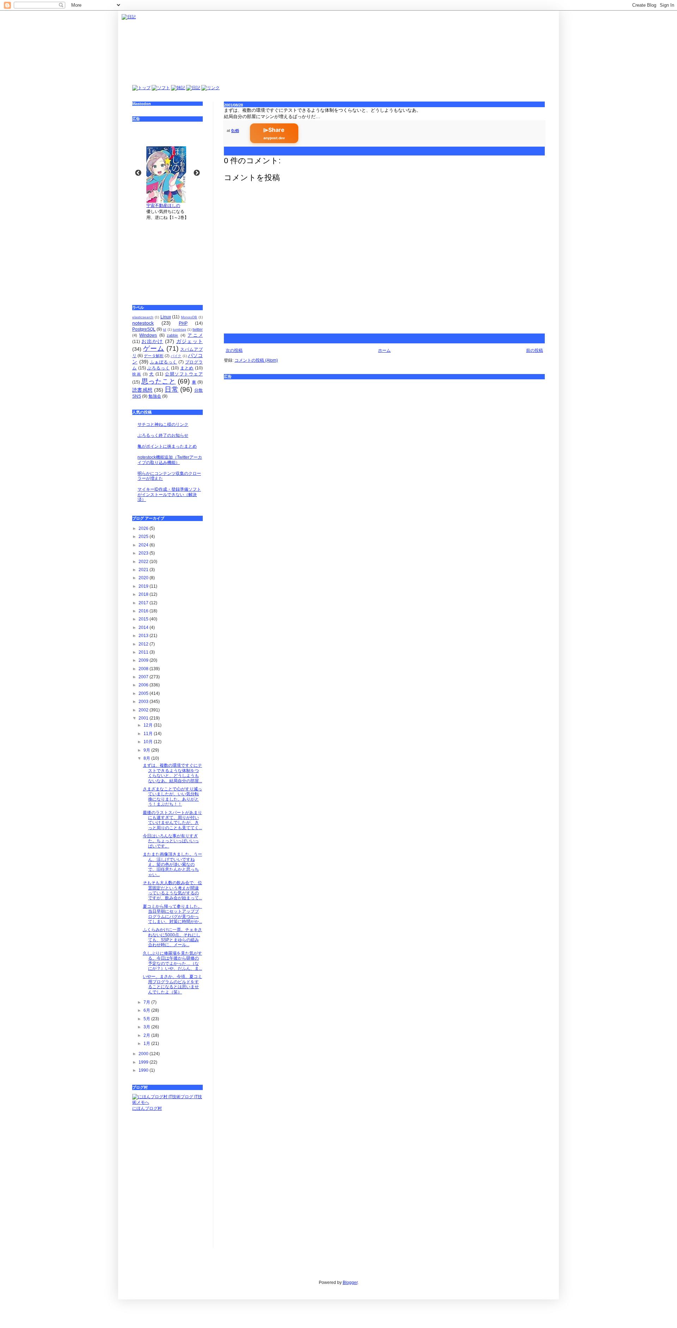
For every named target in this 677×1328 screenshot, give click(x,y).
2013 (144, 635)
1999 (144, 1062)
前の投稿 (534, 350)
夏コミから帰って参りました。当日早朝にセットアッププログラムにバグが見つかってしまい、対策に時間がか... (172, 914)
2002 (144, 710)
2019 (144, 586)
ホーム (384, 350)
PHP (183, 323)
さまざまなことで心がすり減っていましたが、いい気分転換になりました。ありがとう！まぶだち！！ (172, 797)
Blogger (350, 1282)
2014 (144, 627)
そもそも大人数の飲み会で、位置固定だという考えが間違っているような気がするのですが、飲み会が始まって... (172, 890)
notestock (143, 323)
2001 (144, 718)
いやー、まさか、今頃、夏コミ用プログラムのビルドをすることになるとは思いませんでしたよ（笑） (172, 984)
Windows (148, 335)
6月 (147, 1010)
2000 (144, 1053)
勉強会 (154, 396)
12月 (149, 725)
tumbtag (179, 329)
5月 (147, 1018)
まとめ (187, 368)
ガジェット (189, 341)
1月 (147, 1043)
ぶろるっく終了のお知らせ (163, 435)
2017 (144, 602)
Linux (165, 316)
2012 (144, 644)
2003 (144, 701)
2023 (144, 553)
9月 (147, 750)
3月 (147, 1026)
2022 (144, 561)
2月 (147, 1035)
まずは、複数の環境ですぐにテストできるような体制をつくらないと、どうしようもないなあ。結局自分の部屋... (172, 773)
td (164, 329)
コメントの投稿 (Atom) (256, 360)
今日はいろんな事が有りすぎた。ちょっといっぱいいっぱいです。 (171, 841)
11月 (149, 733)
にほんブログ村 (147, 1108)
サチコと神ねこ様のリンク (163, 424)
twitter (198, 329)
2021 (144, 569)
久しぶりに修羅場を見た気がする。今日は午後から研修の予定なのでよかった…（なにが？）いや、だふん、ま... (172, 961)
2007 (144, 676)
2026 (144, 528)
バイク (176, 356)
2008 (144, 668)
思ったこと (158, 381)
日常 (171, 389)
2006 (144, 685)
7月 (147, 1002)
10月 (149, 741)
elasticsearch (142, 317)
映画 (136, 374)
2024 (144, 545)
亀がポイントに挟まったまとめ (167, 446)
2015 (144, 619)
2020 (144, 577)
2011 (144, 652)
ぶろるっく (158, 368)
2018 (144, 594)
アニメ (195, 335)
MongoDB (189, 317)
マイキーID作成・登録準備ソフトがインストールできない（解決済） (169, 494)
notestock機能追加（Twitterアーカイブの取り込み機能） (170, 460)
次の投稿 (234, 350)
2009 (144, 660)
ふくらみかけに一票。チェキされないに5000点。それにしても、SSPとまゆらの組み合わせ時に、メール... (172, 937)
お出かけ (152, 341)
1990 (144, 1070)
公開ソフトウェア (184, 374)
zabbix (172, 335)
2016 (144, 610)
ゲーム (153, 348)
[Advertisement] (167, 257)
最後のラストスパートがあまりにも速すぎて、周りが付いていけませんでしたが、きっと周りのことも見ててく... (172, 820)
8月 (147, 758)
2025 (144, 536)
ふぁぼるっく (163, 362)
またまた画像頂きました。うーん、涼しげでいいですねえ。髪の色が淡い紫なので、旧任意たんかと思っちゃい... (172, 864)
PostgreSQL (143, 329)
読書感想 (142, 390)
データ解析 (154, 356)
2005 (144, 693)
